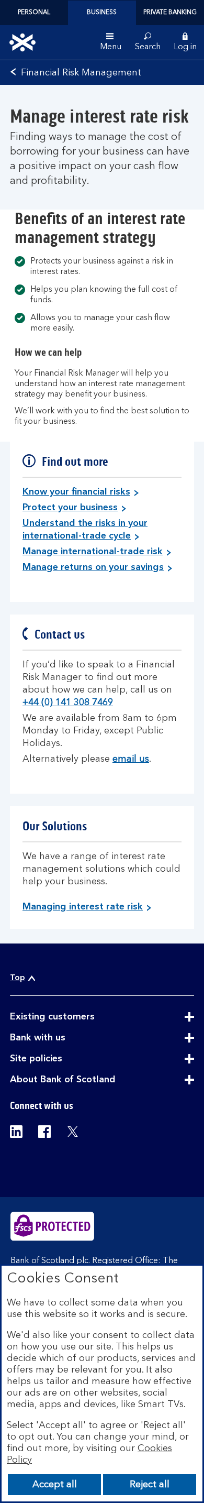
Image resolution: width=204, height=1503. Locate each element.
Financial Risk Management (81, 73)
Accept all (54, 1484)
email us (130, 759)
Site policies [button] (62, 1059)
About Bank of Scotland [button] (88, 1080)
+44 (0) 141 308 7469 (67, 702)
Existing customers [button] (78, 1017)
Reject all (149, 1484)
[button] (185, 42)
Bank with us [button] (63, 1038)
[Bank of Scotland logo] (22, 42)
